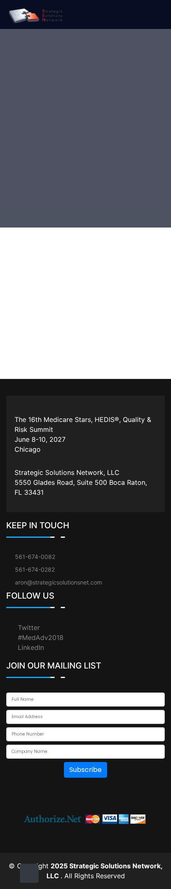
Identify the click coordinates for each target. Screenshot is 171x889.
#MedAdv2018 (41, 637)
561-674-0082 (35, 556)
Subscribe (85, 769)
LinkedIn (31, 647)
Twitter (29, 627)
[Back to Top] (29, 873)
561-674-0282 (35, 569)
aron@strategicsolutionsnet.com (58, 582)
